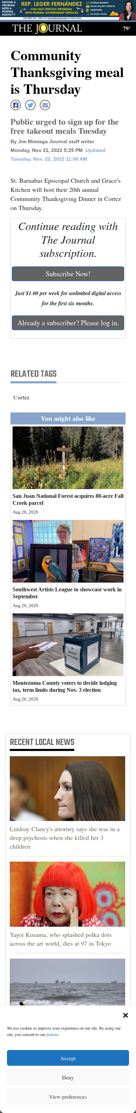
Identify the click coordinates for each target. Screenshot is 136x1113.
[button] (125, 1014)
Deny (68, 1077)
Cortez (21, 397)
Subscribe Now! (68, 273)
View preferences (68, 1096)
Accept (68, 1058)
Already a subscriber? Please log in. (68, 322)
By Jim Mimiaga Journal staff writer (52, 141)
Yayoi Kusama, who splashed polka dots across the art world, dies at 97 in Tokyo (61, 938)
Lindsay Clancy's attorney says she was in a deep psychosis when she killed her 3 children (65, 837)
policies (52, 1034)
